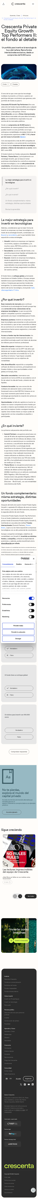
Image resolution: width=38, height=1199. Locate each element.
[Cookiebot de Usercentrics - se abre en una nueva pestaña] (21, 558)
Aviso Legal (7, 1177)
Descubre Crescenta (10, 979)
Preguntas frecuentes (10, 1060)
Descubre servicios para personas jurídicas (14, 1013)
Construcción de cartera (11, 1021)
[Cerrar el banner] (33, 558)
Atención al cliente (9, 1189)
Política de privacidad (9, 1180)
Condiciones (8, 1063)
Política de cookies (9, 1183)
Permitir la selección (18, 632)
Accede (18, 1078)
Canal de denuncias (9, 1186)
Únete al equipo (9, 1051)
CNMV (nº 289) (20, 1110)
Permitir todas (18, 625)
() (22, 137)
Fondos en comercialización (12, 982)
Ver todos (31, 896)
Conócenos (7, 1048)
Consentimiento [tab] (7, 564)
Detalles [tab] (19, 564)
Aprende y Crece (15, 15)
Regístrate (28, 1078)
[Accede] (3, 4)
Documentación (8, 1192)
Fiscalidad (7, 1024)
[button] (20, 896)
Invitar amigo (8, 1071)
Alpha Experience (9, 1074)
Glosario (6, 1037)
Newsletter (7, 1040)
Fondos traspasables (10, 988)
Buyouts (4, 235)
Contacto (7, 1054)
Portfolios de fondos (10, 985)
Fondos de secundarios (11, 991)
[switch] (31, 604)
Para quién (7, 1005)
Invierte (6, 1018)
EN (11, 1078)
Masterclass (7, 1034)
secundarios (13, 235)
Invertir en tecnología (10, 1002)
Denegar (18, 638)
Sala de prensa (8, 1057)
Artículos (25, 15)
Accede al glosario (11, 812)
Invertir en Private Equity (11, 999)
